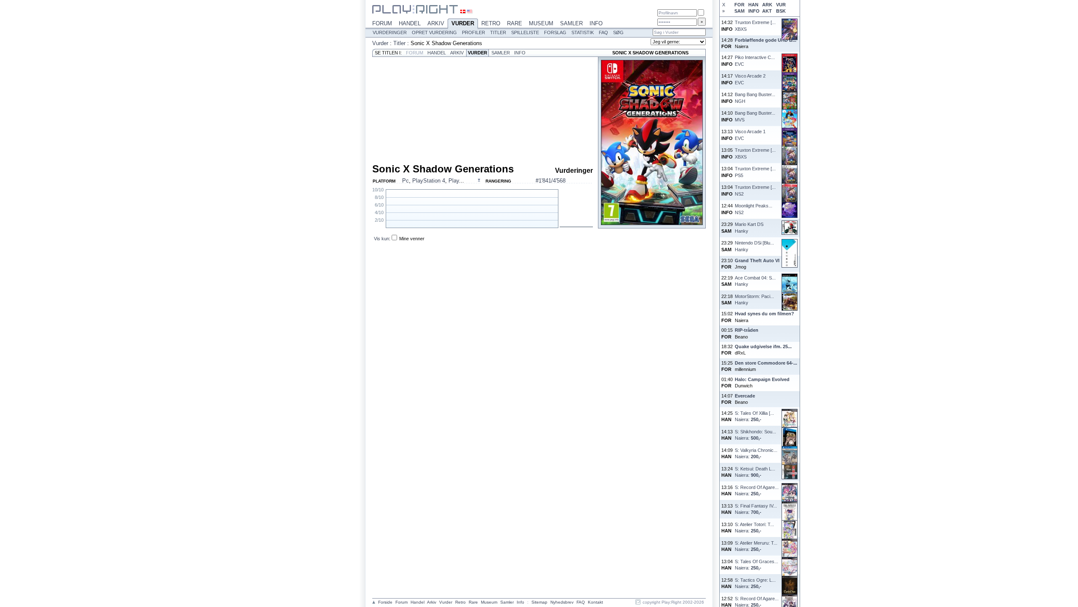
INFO (753, 10)
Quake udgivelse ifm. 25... (763, 346)
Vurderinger (390, 32)
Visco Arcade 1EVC (750, 134)
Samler (571, 23)
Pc (405, 180)
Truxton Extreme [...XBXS (755, 25)
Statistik (582, 32)
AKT (767, 10)
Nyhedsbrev (562, 602)
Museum (541, 23)
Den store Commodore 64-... (766, 362)
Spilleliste (525, 32)
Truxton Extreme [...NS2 (755, 190)
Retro (490, 23)
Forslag (555, 32)
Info (596, 23)
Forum (382, 23)
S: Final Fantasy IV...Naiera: (756, 509)
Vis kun (381, 238)
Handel (410, 23)
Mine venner (411, 238)
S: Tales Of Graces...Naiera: (756, 564)
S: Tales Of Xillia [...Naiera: (754, 416)
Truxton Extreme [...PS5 (755, 171)
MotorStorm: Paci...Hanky (754, 299)
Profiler (473, 32)
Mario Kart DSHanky (749, 227)
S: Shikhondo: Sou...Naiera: (755, 434)
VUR (781, 4)
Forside (385, 602)
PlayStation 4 (428, 180)
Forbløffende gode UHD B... (765, 40)
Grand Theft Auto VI (757, 260)
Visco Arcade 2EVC (750, 79)
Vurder (462, 23)
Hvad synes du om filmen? (764, 313)
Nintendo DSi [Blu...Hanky (754, 246)
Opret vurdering (434, 32)
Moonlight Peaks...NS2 (753, 209)
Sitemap (539, 602)
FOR (739, 4)
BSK (781, 10)
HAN (753, 4)
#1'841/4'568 (551, 180)
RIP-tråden (746, 330)
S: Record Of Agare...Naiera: (757, 490)
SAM (739, 10)
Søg (618, 32)
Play (453, 180)
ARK (767, 4)
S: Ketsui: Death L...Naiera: (755, 472)
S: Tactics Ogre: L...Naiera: (755, 583)
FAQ (603, 32)
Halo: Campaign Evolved (762, 379)
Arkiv (435, 23)
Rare (514, 23)
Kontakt (595, 602)
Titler (498, 32)
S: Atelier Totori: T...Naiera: (754, 527)
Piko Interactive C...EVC (755, 60)
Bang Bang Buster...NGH (755, 97)
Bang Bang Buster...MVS (755, 116)
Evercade (745, 395)
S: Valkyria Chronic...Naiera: (756, 453)
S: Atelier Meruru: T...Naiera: (756, 546)
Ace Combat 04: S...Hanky (755, 281)
